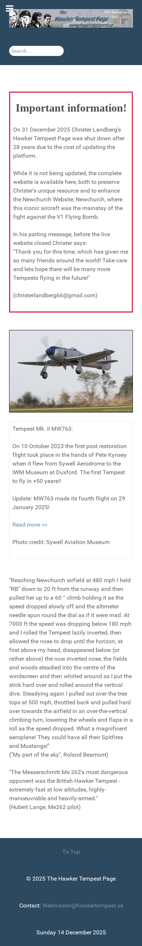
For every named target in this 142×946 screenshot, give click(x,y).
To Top (71, 851)
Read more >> (29, 524)
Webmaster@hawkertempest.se (82, 905)
